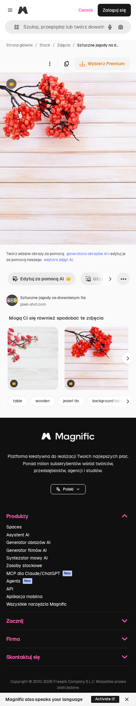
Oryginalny (44, 85)
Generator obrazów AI (28, 542)
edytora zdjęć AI (58, 259)
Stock (45, 45)
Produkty (17, 516)
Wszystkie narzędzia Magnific (36, 604)
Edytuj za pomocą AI (38, 280)
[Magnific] (68, 438)
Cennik (85, 10)
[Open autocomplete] (14, 27)
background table (108, 400)
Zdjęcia (63, 45)
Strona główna (19, 45)
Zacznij (14, 620)
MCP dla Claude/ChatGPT (38, 573)
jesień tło (71, 400)
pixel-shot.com (33, 304)
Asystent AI (17, 535)
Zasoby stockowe (24, 565)
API (9, 589)
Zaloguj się (114, 10)
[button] (68, 489)
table (17, 400)
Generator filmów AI (26, 550)
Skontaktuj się (23, 656)
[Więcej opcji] (49, 63)
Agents (18, 581)
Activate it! (105, 699)
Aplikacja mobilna (24, 596)
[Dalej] (110, 278)
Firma (13, 638)
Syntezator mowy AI (27, 558)
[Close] (127, 699)
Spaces (14, 527)
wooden (42, 400)
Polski (68, 489)
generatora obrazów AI (87, 253)
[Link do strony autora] (12, 301)
